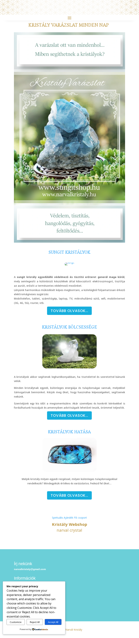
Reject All (35, 622)
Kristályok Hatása (69, 432)
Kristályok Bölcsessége (69, 327)
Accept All (53, 622)
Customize (16, 622)
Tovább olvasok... (69, 310)
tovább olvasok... (69, 415)
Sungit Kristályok (69, 252)
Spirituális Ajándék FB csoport (69, 517)
